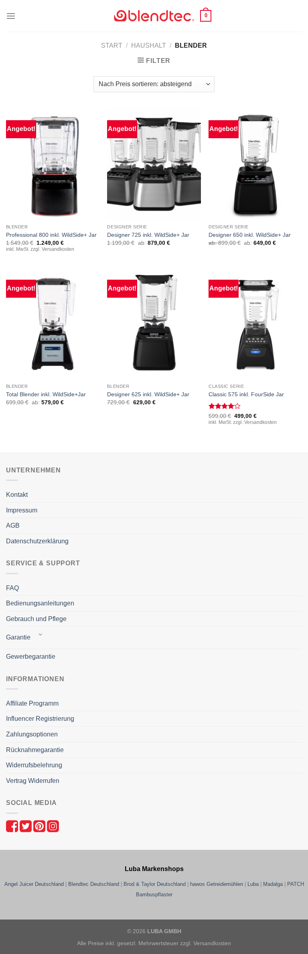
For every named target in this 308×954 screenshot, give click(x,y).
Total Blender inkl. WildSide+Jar (46, 394)
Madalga (273, 884)
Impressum (21, 510)
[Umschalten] (40, 634)
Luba (253, 884)
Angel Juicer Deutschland (34, 884)
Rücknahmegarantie (35, 749)
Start (111, 45)
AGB (13, 525)
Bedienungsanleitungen (40, 603)
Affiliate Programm (32, 703)
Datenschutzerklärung (37, 541)
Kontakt (17, 494)
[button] (11, 16)
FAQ (12, 588)
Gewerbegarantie (30, 656)
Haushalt (148, 45)
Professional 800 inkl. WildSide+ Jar (51, 235)
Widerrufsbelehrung (34, 765)
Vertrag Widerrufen (32, 780)
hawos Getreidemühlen (216, 884)
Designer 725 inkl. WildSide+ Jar (148, 235)
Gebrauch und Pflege (36, 618)
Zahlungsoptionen (32, 734)
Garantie (18, 637)
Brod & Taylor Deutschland (155, 884)
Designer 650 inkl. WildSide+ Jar (250, 235)
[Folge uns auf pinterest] (40, 825)
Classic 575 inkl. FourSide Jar (246, 394)
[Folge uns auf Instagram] (53, 825)
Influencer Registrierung (40, 718)
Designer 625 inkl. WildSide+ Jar (148, 394)
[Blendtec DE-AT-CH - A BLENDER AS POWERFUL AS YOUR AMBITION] (154, 15)
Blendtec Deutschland (93, 884)
